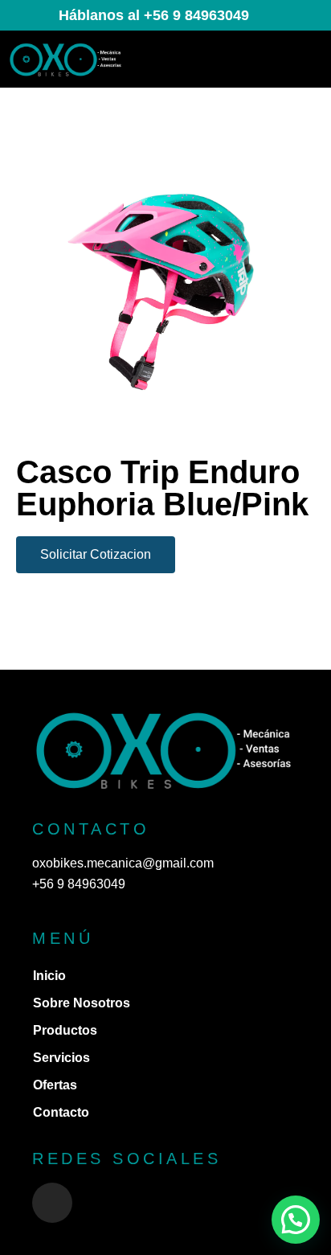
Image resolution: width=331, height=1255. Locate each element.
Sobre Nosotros (81, 1003)
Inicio (49, 975)
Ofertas (55, 1085)
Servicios (61, 1057)
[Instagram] (52, 1203)
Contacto (61, 1112)
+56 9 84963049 (78, 884)
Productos (65, 1030)
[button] (304, 59)
